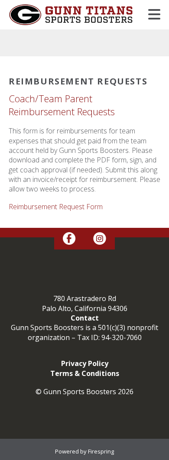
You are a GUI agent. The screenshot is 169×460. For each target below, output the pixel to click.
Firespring (101, 451)
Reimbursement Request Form (56, 206)
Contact (85, 318)
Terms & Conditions (84, 373)
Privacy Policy (84, 363)
